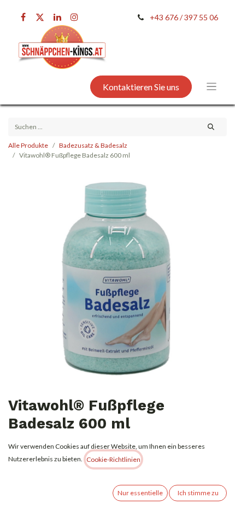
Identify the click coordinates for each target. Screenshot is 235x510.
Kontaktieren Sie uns (141, 87)
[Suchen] (211, 127)
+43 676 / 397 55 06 (184, 17)
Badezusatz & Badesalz (93, 145)
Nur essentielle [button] (140, 493)
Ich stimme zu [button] (198, 493)
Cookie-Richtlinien (113, 459)
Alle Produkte (28, 145)
